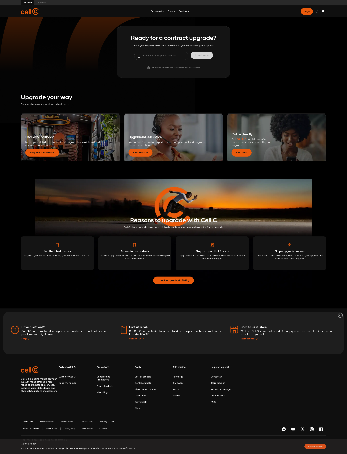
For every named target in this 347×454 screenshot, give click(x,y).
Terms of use (51, 429)
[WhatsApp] (284, 430)
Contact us (135, 338)
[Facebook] (321, 430)
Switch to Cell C (67, 367)
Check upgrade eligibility (173, 280)
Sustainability (87, 421)
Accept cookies (315, 446)
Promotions (103, 367)
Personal (28, 2)
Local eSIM (140, 395)
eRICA (176, 389)
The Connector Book (146, 389)
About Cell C (28, 421)
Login (306, 11)
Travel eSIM (141, 402)
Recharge (178, 376)
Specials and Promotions (103, 378)
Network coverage (221, 389)
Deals (138, 367)
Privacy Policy (69, 429)
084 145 (241, 139)
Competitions (218, 395)
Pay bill (176, 395)
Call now (241, 152)
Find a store (140, 152)
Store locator (247, 338)
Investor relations (68, 421)
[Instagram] (312, 430)
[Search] (317, 11)
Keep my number (68, 383)
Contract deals (143, 383)
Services (183, 11)
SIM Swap (178, 383)
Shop (170, 11)
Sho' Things (103, 392)
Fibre (137, 408)
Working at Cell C (107, 421)
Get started (156, 11)
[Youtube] (293, 430)
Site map (103, 429)
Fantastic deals (105, 386)
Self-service (179, 367)
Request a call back (42, 152)
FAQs (24, 338)
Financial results (47, 421)
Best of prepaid (143, 376)
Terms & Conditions (31, 429)
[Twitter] (303, 430)
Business (42, 2)
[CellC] (29, 11)
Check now (202, 55)
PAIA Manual (87, 429)
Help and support (220, 367)
